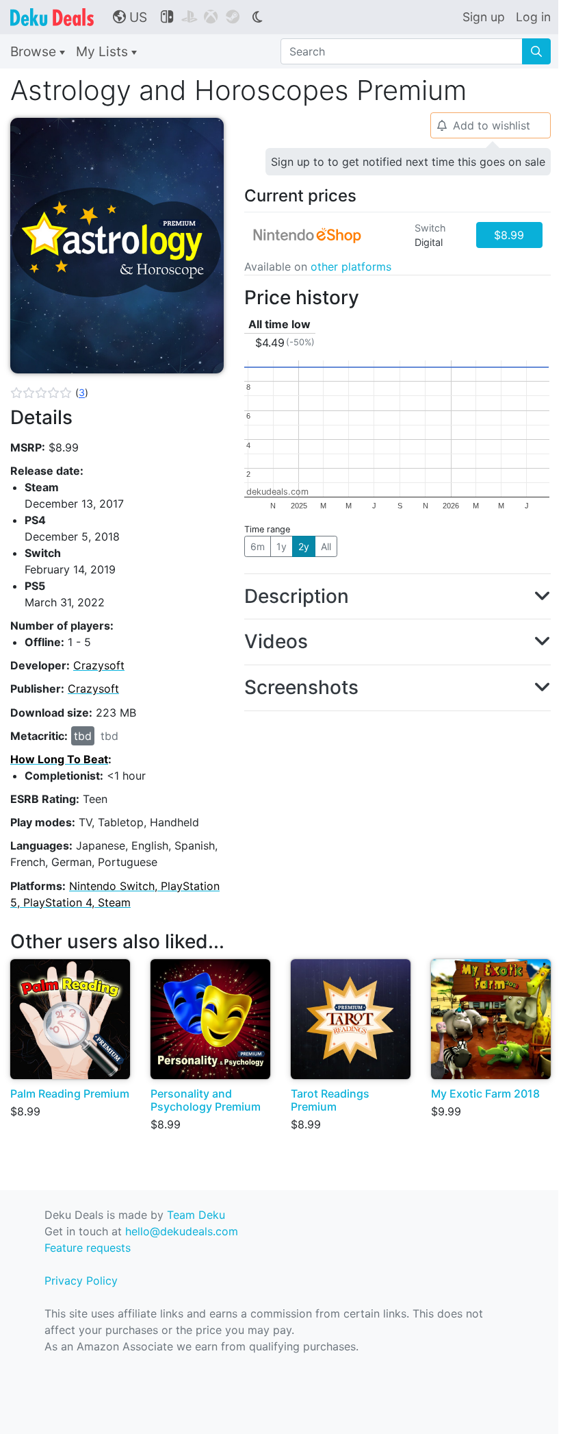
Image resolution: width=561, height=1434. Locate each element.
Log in (533, 17)
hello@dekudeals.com (181, 1231)
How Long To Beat (59, 759)
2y (303, 546)
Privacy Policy (81, 1280)
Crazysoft (99, 665)
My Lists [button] (103, 51)
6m (257, 546)
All (326, 546)
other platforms (351, 266)
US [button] (130, 17)
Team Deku (196, 1215)
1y (281, 546)
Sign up (483, 17)
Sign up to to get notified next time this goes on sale (408, 162)
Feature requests (87, 1247)
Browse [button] (35, 51)
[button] (49, 392)
